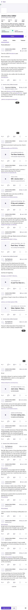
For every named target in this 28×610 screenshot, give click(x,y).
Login (14, 608)
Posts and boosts (5, 45)
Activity (5, 40)
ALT (18, 132)
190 (2, 21)
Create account (6, 608)
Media (13, 40)
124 (9, 21)
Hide (17, 102)
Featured (23, 40)
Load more (14, 586)
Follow (12, 36)
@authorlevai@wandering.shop (7, 17)
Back (4, 1)
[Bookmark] (20, 80)
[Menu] (25, 36)
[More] (26, 80)
